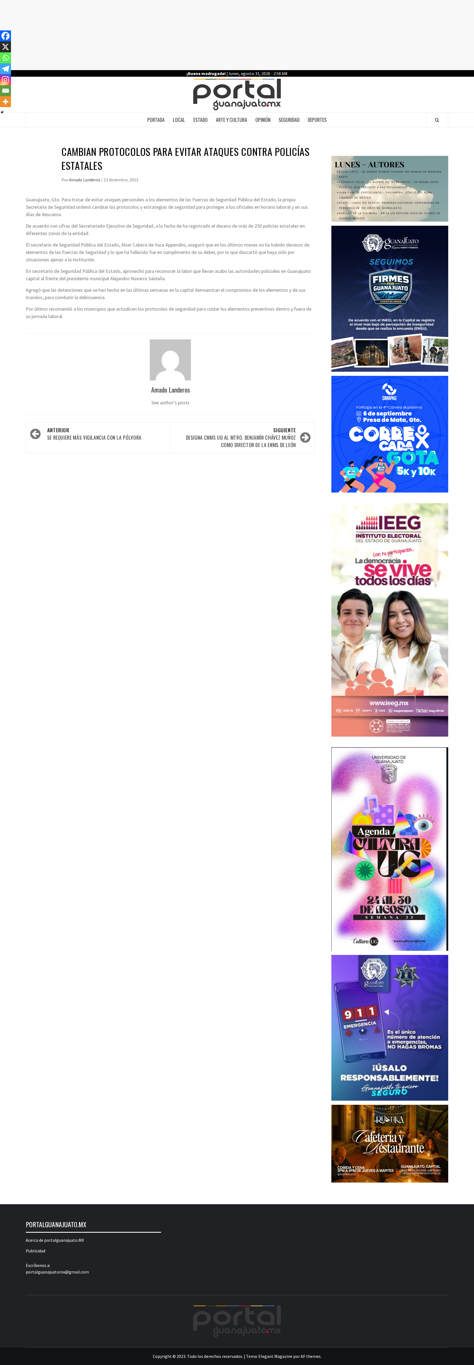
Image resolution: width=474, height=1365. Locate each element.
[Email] (5, 90)
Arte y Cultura (231, 119)
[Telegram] (5, 68)
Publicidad (35, 1251)
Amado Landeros (85, 179)
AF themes (311, 1356)
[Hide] (2, 112)
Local (179, 119)
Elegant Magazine (275, 1356)
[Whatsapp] (5, 57)
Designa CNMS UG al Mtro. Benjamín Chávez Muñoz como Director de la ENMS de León (241, 437)
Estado (200, 119)
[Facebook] (5, 35)
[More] (5, 101)
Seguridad (289, 119)
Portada (156, 119)
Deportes (317, 119)
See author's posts (170, 402)
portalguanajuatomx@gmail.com (57, 1272)
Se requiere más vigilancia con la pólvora (94, 434)
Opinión (262, 119)
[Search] (437, 120)
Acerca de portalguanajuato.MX (55, 1240)
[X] (5, 46)
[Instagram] (5, 79)
